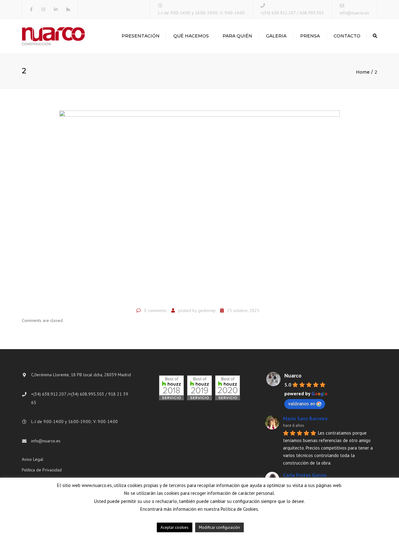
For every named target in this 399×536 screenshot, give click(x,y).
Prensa (310, 36)
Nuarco (292, 375)
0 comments (155, 310)
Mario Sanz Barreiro (305, 418)
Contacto (347, 36)
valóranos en (301, 403)
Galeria (276, 36)
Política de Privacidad (42, 470)
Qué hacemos (191, 36)
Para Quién (237, 36)
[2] (199, 207)
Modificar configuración (219, 527)
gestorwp (207, 310)
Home (363, 72)
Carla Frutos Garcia (304, 475)
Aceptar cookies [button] (175, 527)
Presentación (141, 36)
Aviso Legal (32, 459)
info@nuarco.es (354, 13)
